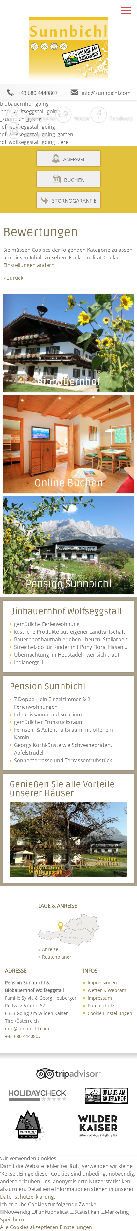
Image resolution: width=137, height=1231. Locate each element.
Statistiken (87, 1211)
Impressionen (102, 983)
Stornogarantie (74, 200)
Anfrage (74, 159)
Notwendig (18, 1211)
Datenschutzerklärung (27, 1196)
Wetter (82, 118)
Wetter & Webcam (107, 990)
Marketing (117, 1211)
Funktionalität (53, 1211)
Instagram (37, 134)
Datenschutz (101, 1005)
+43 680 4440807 (38, 92)
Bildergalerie (40, 118)
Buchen (74, 180)
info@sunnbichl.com (106, 92)
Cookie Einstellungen (110, 1013)
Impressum (100, 998)
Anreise (50, 949)
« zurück (13, 277)
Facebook (121, 118)
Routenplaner (56, 957)
